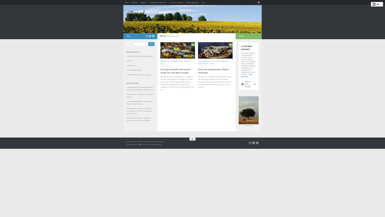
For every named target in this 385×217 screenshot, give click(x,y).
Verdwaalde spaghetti (135, 70)
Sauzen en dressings (176, 2)
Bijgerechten (165, 61)
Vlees (162, 64)
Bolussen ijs (132, 65)
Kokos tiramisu (138, 104)
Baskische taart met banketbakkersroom (140, 56)
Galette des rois (149, 90)
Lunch (213, 61)
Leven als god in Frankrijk (148, 12)
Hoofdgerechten (177, 61)
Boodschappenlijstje (192, 2)
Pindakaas (147, 120)
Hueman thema (157, 144)
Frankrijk (134, 2)
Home (127, 2)
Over (203, 2)
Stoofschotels (203, 64)
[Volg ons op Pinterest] (153, 36)
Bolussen (129, 97)
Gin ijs (130, 61)
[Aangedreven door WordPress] (140, 144)
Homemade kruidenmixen (157, 2)
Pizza (218, 61)
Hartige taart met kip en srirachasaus (139, 75)
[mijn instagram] (147, 36)
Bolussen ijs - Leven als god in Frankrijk (140, 94)
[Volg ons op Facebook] (150, 36)
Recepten (143, 2)
